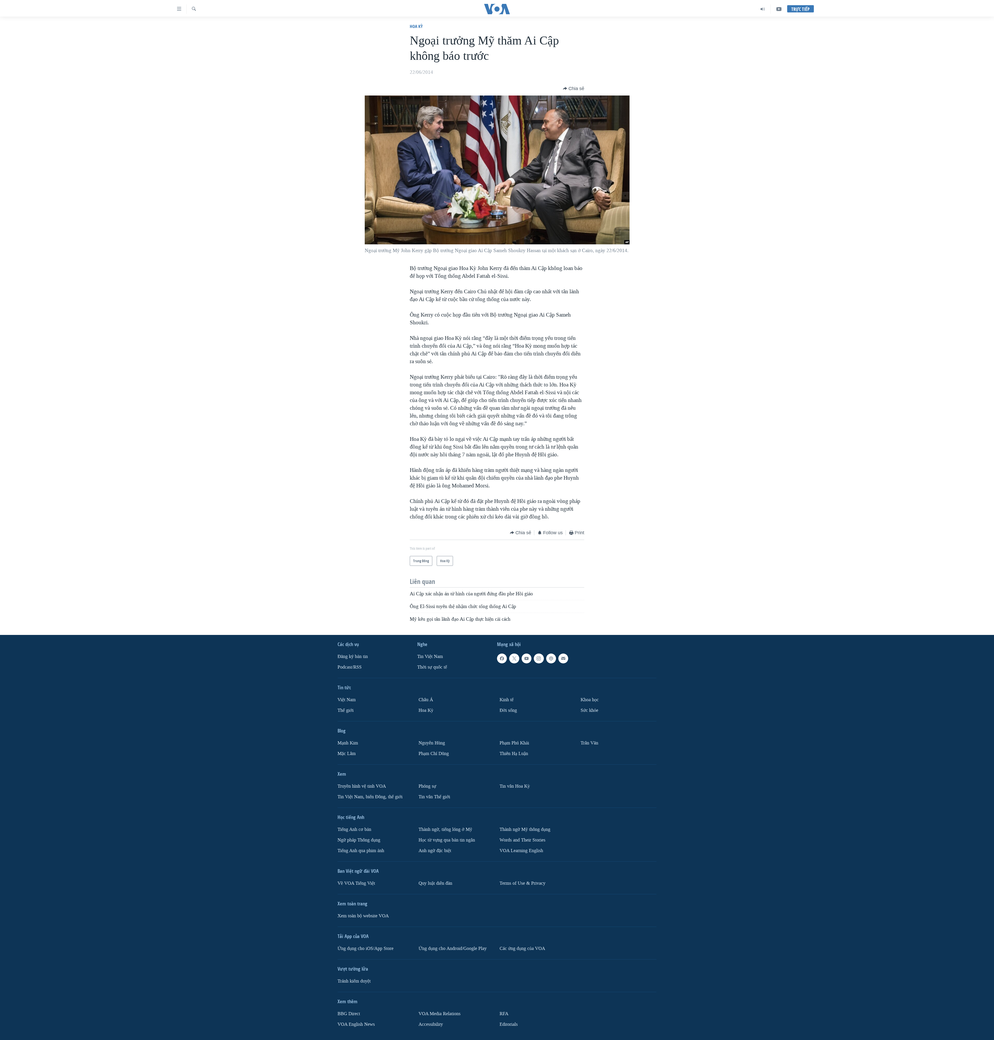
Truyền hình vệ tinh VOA (362, 786)
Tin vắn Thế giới (434, 797)
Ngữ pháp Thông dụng (359, 840)
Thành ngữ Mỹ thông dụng (525, 829)
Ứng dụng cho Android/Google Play (453, 948)
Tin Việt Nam (430, 657)
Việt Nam (347, 700)
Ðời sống (508, 710)
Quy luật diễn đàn (435, 883)
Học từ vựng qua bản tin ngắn (447, 840)
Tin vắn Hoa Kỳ (515, 786)
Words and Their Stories (522, 840)
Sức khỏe (589, 710)
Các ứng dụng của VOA (522, 948)
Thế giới (346, 710)
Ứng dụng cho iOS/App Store (365, 948)
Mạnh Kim (348, 743)
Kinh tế (507, 700)
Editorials (509, 1024)
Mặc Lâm (347, 753)
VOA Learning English (521, 850)
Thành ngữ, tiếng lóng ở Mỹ (445, 829)
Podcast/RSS (350, 667)
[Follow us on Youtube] (526, 658)
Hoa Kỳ (416, 26)
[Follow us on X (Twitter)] (514, 658)
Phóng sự (427, 786)
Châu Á (426, 700)
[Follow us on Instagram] (539, 658)
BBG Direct (349, 1013)
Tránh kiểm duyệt (354, 981)
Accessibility (431, 1024)
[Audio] (763, 9)
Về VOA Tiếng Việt (356, 883)
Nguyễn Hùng (432, 743)
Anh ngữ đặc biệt (435, 850)
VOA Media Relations (440, 1013)
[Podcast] (551, 658)
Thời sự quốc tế (432, 667)
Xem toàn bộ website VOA (363, 916)
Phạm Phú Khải (514, 743)
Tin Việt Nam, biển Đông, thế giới (370, 797)
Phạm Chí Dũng (434, 753)
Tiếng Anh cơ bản (354, 829)
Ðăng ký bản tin (353, 657)
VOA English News (356, 1024)
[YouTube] (779, 9)
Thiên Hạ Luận (514, 753)
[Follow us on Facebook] (502, 658)
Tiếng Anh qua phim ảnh (361, 850)
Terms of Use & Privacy (522, 883)
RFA (504, 1013)
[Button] (573, 88)
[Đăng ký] (563, 658)
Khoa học (590, 700)
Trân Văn (589, 743)
